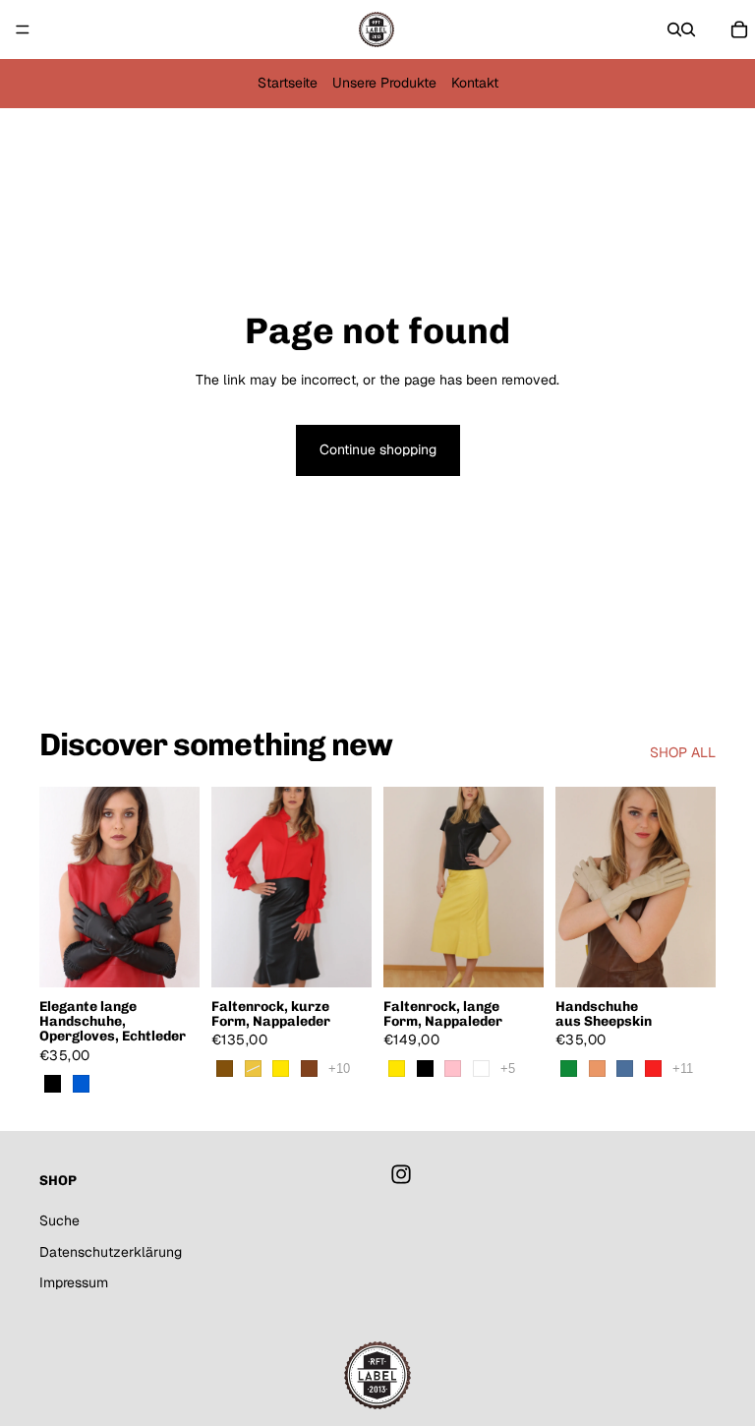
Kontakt (474, 82)
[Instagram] (401, 1174)
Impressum (73, 1282)
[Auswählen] (169, 957)
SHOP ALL (683, 752)
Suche (59, 1220)
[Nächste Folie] (178, 887)
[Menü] (22, 29)
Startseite (288, 82)
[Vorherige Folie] (61, 887)
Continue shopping (377, 449)
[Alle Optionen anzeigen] (339, 1068)
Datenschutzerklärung (110, 1252)
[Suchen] (674, 29)
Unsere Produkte (384, 82)
